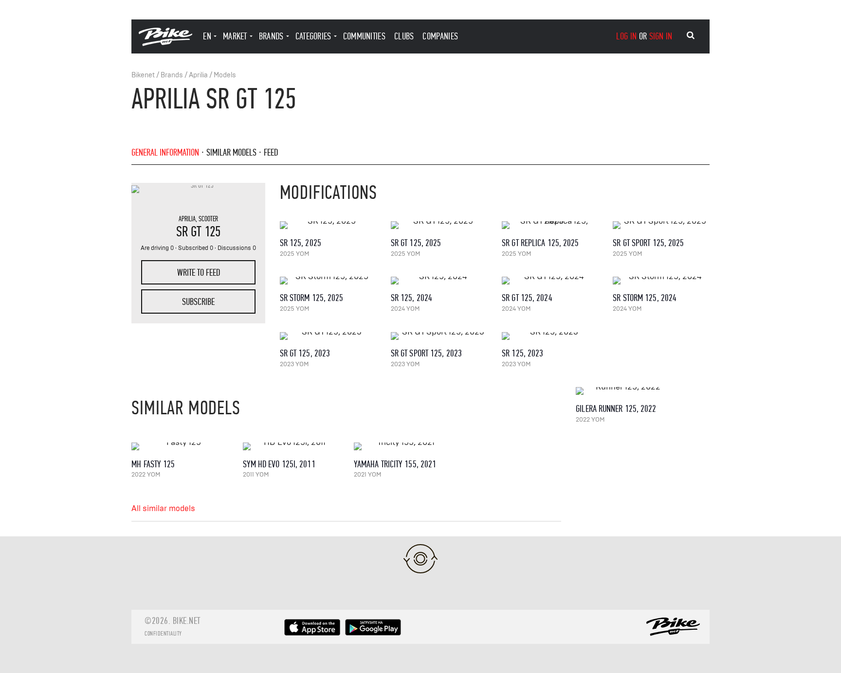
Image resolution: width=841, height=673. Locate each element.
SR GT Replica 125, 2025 (540, 242)
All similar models (163, 509)
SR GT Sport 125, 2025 (648, 242)
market (235, 36)
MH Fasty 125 (153, 464)
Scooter (208, 218)
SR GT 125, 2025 (416, 242)
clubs (404, 36)
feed (271, 152)
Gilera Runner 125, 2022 (616, 408)
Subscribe (198, 301)
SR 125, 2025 (300, 242)
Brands (172, 75)
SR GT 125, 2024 (527, 297)
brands (271, 36)
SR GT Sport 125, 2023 (426, 353)
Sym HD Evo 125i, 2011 (279, 464)
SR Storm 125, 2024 (644, 297)
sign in (661, 36)
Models (225, 75)
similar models (231, 152)
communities (364, 36)
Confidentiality (163, 634)
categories (313, 36)
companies (440, 36)
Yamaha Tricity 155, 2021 (395, 464)
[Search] (691, 35)
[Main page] (165, 43)
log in (626, 36)
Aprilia (198, 75)
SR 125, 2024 (411, 297)
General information (165, 152)
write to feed (198, 272)
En (207, 36)
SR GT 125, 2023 (305, 353)
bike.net (187, 620)
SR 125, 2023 (522, 353)
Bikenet (143, 75)
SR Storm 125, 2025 (312, 297)
